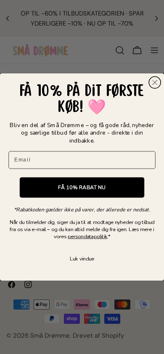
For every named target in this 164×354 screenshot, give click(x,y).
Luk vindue (82, 258)
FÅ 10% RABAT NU (82, 187)
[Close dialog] (155, 82)
